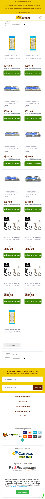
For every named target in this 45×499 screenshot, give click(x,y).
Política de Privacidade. (19, 487)
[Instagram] (20, 416)
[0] (40, 16)
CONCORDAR (22, 492)
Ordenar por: (7, 24)
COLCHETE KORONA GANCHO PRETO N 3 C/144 (31, 194)
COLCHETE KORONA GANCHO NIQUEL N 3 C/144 (11, 149)
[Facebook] (25, 416)
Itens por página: (8, 354)
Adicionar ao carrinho (12, 73)
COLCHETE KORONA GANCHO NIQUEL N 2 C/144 (31, 103)
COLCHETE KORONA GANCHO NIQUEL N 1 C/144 (11, 103)
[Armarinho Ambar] (23, 17)
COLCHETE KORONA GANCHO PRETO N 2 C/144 (11, 194)
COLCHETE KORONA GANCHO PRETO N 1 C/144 (31, 149)
